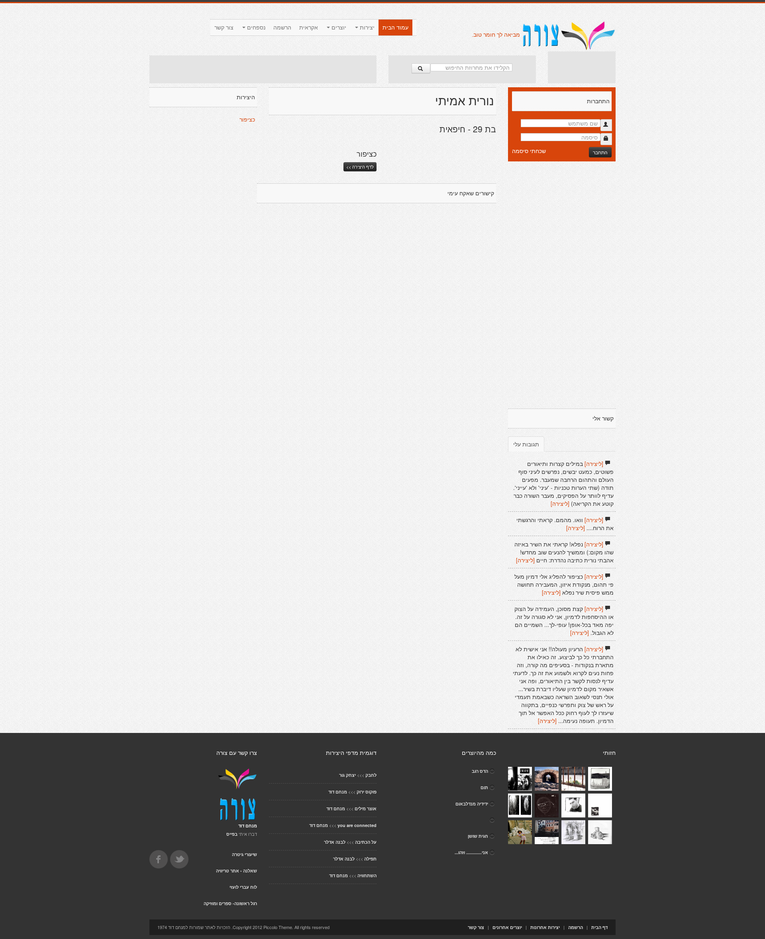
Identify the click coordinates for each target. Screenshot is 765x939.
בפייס (231, 834)
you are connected (357, 825)
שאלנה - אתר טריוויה (236, 871)
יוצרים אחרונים (507, 927)
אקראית (308, 27)
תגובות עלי (526, 444)
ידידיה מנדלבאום (471, 804)
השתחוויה (367, 875)
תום (484, 787)
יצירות (366, 27)
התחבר (600, 152)
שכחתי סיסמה (529, 150)
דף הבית (599, 927)
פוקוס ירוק (367, 792)
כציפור (247, 119)
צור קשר (223, 27)
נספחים (255, 27)
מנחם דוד (337, 792)
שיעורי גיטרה (244, 854)
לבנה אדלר (334, 842)
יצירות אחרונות (545, 927)
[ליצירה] (594, 464)
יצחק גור (347, 775)
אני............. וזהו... (471, 852)
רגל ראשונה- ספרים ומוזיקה (230, 903)
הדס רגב (480, 771)
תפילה (370, 859)
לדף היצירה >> (360, 166)
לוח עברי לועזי (243, 887)
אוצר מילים (366, 808)
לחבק (371, 775)
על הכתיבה (366, 842)
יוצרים (338, 27)
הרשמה (282, 27)
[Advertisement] (263, 69)
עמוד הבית (395, 27)
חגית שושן (478, 836)
